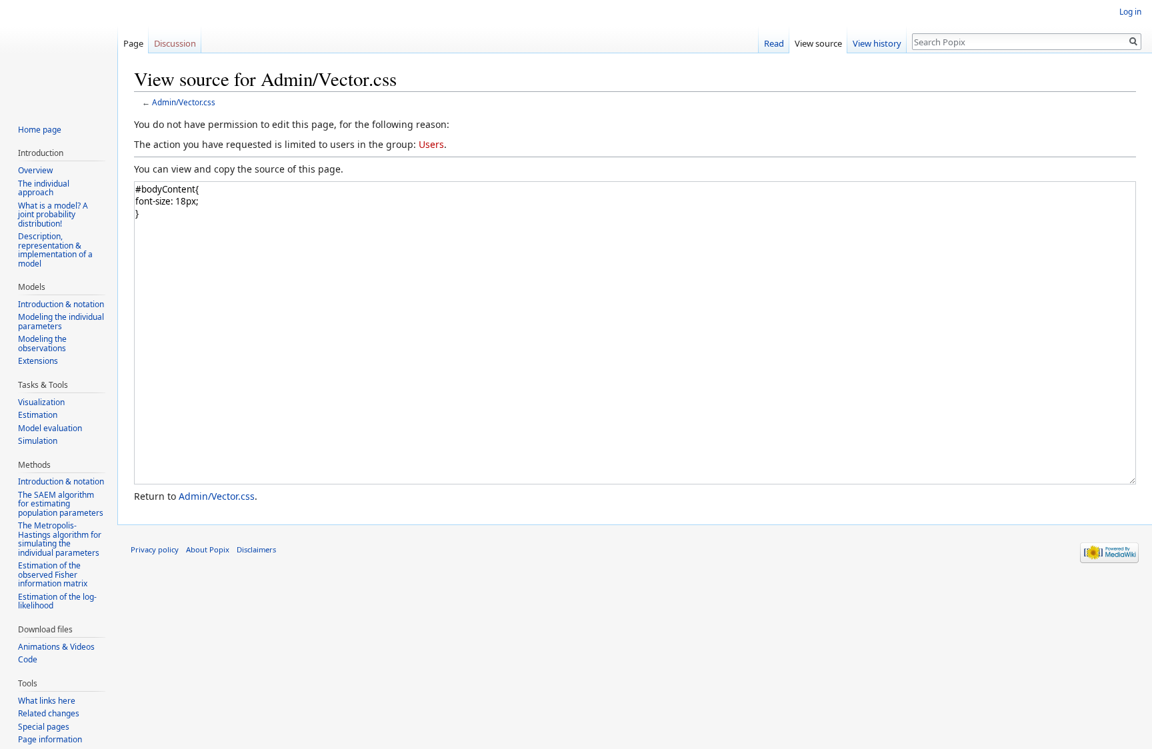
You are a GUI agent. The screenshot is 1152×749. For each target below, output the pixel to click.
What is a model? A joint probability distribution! (53, 214)
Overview (35, 170)
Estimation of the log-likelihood (57, 601)
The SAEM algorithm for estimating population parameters (60, 503)
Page (133, 43)
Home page (39, 129)
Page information (50, 739)
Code (27, 659)
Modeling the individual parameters (61, 321)
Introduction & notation (61, 304)
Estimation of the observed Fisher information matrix (52, 574)
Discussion (175, 43)
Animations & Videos (56, 646)
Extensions (38, 361)
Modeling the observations (42, 343)
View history (877, 43)
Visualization (41, 402)
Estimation (37, 414)
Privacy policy (155, 549)
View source (818, 43)
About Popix (207, 549)
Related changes (48, 713)
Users (431, 144)
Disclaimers (256, 549)
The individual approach (43, 188)
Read (774, 43)
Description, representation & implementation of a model (55, 250)
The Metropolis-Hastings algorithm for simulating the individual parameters (59, 539)
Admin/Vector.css (183, 102)
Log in (1130, 11)
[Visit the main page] (58, 53)
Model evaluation (50, 428)
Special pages (43, 726)
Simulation (37, 440)
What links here (46, 700)
